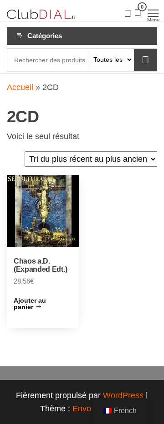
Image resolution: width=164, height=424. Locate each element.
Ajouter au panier (30, 303)
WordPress (123, 395)
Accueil (20, 87)
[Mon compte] (128, 13)
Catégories (44, 36)
